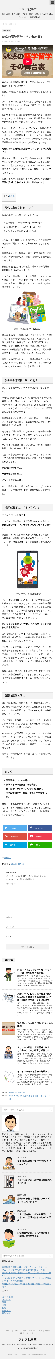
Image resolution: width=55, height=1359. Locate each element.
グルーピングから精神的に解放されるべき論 (23, 1270)
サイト (9, 936)
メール (10, 927)
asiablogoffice (17, 864)
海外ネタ (7, 858)
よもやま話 (7, 1297)
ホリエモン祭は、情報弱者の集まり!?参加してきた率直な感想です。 (34, 1049)
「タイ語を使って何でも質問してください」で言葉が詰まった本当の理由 (34, 1217)
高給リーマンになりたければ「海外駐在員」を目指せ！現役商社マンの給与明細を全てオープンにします (34, 997)
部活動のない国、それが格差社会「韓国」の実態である (33, 1234)
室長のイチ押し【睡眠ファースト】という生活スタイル (34, 1200)
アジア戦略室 (28, 9)
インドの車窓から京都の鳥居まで (33, 1071)
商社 (4, 1305)
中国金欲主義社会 (17, 1092)
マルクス (6, 1299)
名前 (9, 917)
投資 (4, 1308)
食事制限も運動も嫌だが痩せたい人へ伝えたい (24, 1267)
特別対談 (6, 1313)
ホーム (8, 1331)
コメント (11, 884)
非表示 (11, 196)
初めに (16, 1331)
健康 (4, 1302)
